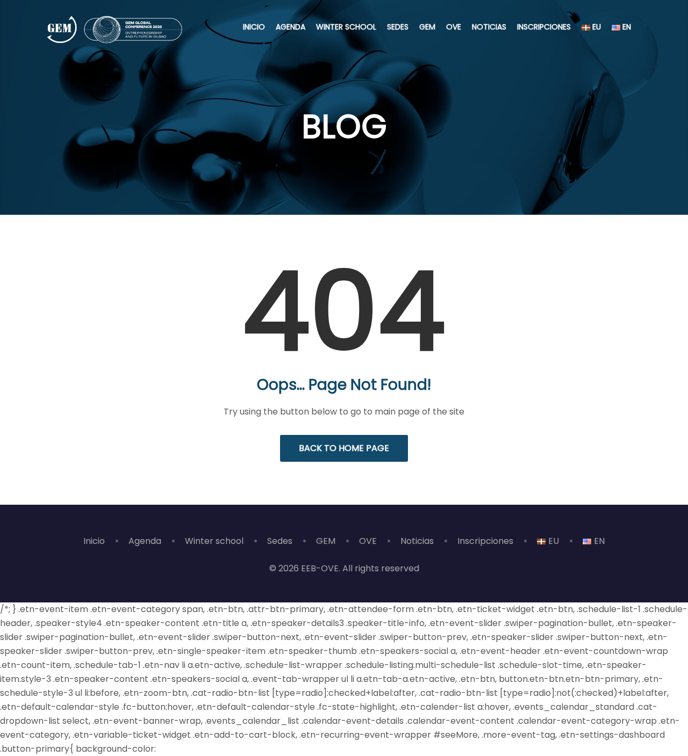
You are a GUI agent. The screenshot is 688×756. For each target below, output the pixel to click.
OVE (453, 26)
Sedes (397, 26)
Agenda (290, 26)
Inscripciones (544, 26)
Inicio (254, 26)
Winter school (346, 26)
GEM (427, 26)
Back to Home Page (344, 448)
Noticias (489, 26)
